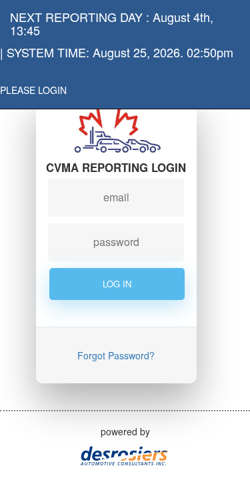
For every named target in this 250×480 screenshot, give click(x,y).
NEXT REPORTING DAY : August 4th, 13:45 (111, 20)
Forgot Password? (116, 355)
